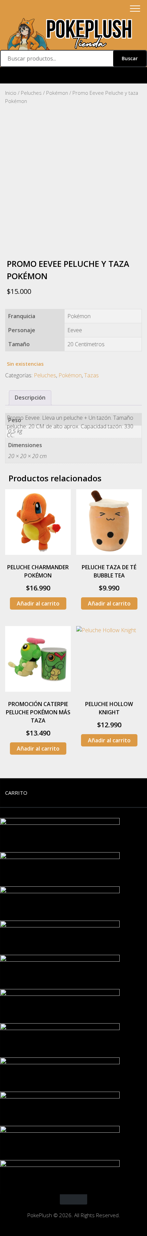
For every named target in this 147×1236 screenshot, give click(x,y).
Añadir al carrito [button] (38, 603)
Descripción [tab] (30, 397)
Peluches (31, 92)
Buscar (130, 58)
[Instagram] (73, 75)
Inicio (10, 92)
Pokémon (57, 92)
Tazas (91, 375)
